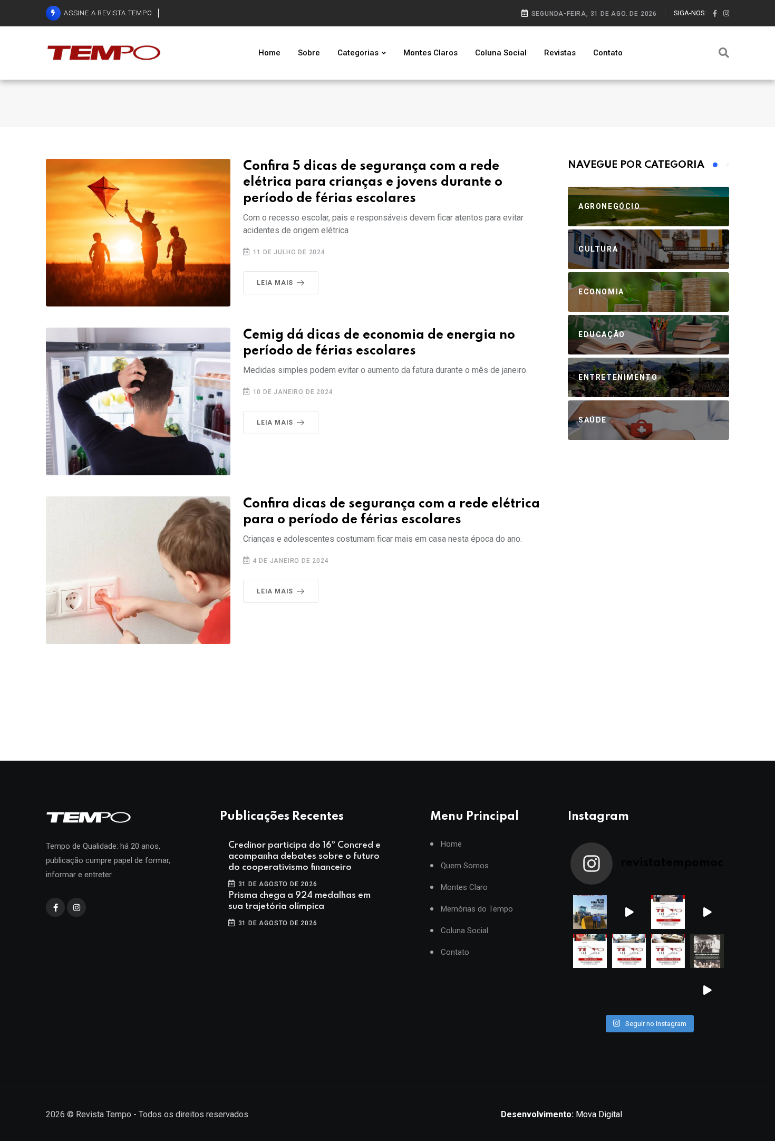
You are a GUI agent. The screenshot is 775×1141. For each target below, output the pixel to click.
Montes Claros (430, 52)
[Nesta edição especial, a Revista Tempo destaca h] (590, 912)
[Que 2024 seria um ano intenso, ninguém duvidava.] (629, 990)
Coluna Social (501, 52)
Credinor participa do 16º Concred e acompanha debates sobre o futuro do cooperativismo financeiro (304, 856)
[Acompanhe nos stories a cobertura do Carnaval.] (707, 990)
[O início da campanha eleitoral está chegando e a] (707, 912)
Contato (608, 52)
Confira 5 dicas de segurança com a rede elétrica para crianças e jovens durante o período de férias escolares (372, 183)
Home (269, 52)
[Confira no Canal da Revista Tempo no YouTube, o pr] (668, 951)
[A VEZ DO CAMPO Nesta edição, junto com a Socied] (707, 951)
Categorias (358, 52)
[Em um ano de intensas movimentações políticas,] (590, 990)
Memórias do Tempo (477, 909)
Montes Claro (464, 887)
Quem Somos (465, 866)
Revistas (560, 52)
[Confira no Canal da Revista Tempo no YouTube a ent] (629, 912)
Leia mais (275, 282)
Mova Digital (561, 1114)
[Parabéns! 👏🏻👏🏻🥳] (668, 990)
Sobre (309, 52)
